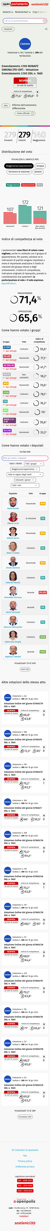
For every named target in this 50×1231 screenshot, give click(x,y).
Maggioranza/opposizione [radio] (19, 166)
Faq (25, 1155)
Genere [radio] (38, 171)
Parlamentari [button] (21, 12)
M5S (6, 383)
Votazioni (8, 29)
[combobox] (25, 21)
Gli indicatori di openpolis (25, 1150)
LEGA (6, 392)
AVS (6, 410)
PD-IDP (7, 356)
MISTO (7, 374)
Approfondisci (9, 283)
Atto (6, 105)
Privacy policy (25, 1161)
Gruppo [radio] (40, 166)
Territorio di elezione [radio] (19, 171)
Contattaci (23, 1216)
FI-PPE (7, 347)
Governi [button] (7, 12)
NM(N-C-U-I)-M (9, 420)
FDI (5, 401)
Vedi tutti (25, 669)
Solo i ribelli (15, 463)
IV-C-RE (7, 430)
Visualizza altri (25, 1117)
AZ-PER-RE (9, 365)
